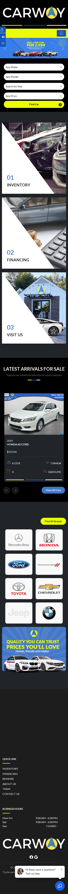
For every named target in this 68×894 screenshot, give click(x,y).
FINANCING (10, 773)
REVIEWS (8, 778)
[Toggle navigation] (61, 33)
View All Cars (53, 490)
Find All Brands (53, 521)
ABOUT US (9, 783)
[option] (34, 437)
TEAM (6, 788)
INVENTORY (10, 768)
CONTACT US (10, 793)
